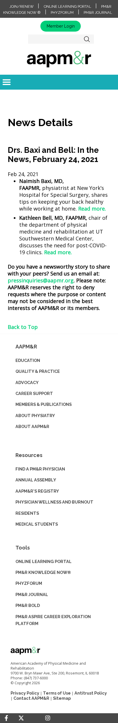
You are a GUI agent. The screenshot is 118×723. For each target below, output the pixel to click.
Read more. (92, 208)
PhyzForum (62, 12)
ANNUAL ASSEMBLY (35, 479)
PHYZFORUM (28, 583)
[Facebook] (6, 718)
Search (87, 39)
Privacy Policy (25, 693)
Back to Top (23, 326)
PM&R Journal (98, 12)
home (59, 59)
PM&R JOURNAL (31, 594)
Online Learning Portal (67, 6)
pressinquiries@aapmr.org (41, 280)
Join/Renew (21, 6)
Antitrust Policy (90, 693)
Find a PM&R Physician (40, 468)
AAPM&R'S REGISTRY (37, 491)
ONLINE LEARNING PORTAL (43, 561)
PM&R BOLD (27, 605)
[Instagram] (47, 718)
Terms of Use (57, 693)
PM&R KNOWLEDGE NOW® (43, 572)
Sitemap (62, 698)
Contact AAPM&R (31, 698)
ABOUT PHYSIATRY (35, 415)
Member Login (61, 26)
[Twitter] (21, 718)
